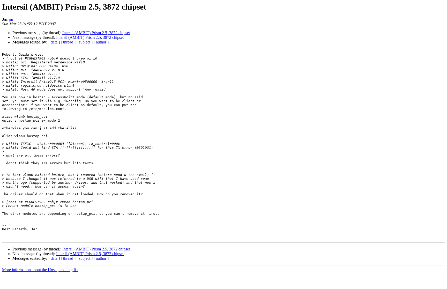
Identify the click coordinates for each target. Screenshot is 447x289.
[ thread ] (68, 42)
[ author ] (101, 42)
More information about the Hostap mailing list (40, 270)
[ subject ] (85, 42)
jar (11, 19)
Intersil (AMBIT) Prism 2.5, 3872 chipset (96, 33)
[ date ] (54, 42)
